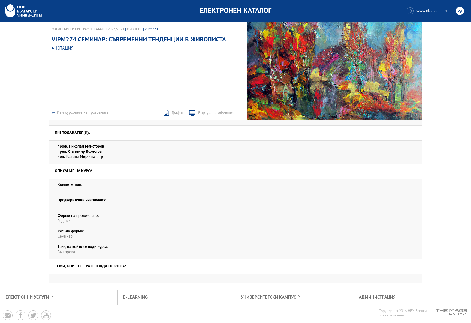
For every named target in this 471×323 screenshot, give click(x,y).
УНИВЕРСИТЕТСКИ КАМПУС (268, 297)
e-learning (135, 297)
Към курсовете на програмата (82, 112)
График (178, 113)
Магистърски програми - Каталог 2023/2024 (88, 29)
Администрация (377, 297)
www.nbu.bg (423, 11)
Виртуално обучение (216, 113)
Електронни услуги (27, 297)
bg (460, 10)
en (447, 10)
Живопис (134, 29)
